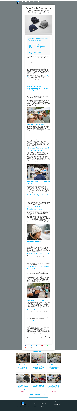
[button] (27, 345)
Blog (33, 1)
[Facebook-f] (56, 404)
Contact (37, 1)
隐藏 (30, 37)
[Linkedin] (59, 404)
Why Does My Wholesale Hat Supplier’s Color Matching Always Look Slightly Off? (38, 386)
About (25, 1)
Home (22, 1)
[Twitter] (54, 404)
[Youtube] (57, 404)
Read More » (23, 391)
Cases (29, 1)
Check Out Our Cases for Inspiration (38, 397)
